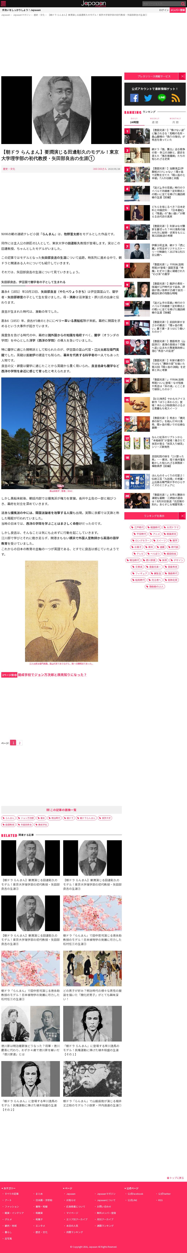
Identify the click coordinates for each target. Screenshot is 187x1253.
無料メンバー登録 (106, 1213)
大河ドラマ (173, 527)
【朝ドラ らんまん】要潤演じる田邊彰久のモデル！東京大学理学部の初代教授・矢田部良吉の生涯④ (30, 939)
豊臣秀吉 (172, 566)
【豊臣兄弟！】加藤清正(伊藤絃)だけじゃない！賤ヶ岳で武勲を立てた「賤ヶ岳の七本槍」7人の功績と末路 (168, 173)
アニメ (156, 534)
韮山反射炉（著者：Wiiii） (61, 490)
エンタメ (40, 1225)
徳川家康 (150, 560)
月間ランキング (74, 1232)
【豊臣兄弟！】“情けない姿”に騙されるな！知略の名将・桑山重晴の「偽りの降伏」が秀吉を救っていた (168, 135)
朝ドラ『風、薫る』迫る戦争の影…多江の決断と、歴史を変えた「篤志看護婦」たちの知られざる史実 (168, 154)
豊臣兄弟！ (155, 566)
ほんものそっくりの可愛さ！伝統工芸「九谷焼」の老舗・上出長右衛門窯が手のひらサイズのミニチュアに (168, 480)
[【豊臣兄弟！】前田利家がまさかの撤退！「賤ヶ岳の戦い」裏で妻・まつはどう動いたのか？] (137, 328)
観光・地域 (11, 1225)
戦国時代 (155, 527)
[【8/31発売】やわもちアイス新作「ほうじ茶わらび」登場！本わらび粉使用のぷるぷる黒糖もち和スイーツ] (137, 405)
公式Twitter (148, 98)
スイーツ (161, 540)
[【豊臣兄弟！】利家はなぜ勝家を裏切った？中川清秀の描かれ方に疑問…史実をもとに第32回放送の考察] (137, 232)
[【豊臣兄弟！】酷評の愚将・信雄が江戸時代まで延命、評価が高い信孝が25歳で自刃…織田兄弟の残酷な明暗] (137, 290)
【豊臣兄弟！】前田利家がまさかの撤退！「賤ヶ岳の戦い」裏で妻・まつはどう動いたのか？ (168, 327)
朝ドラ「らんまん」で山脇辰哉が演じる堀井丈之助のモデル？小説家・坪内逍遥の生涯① (92, 1103)
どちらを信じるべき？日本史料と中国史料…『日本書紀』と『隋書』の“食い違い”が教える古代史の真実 (168, 211)
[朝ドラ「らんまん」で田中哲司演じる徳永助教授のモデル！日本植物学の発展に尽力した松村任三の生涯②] (30, 969)
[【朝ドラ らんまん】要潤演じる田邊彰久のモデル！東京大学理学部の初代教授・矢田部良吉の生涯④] (30, 913)
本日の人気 (72, 1225)
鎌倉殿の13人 (156, 586)
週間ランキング (105, 1225)
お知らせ (71, 1200)
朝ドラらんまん (87, 817)
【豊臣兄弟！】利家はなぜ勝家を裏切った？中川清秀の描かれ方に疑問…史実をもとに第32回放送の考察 (168, 231)
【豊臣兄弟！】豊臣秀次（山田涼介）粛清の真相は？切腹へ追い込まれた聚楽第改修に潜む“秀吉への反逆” (168, 346)
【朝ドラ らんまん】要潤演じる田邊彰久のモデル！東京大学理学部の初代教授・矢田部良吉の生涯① (97, 14)
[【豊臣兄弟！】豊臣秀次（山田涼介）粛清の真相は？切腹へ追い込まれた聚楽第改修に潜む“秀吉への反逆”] (137, 347)
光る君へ (156, 580)
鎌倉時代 (172, 573)
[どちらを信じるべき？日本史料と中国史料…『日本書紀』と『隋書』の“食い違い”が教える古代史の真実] (137, 213)
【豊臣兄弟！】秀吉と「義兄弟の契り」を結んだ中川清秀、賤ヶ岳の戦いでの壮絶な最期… (168, 423)
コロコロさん (100, 169)
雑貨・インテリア (14, 1213)
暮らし (8, 1232)
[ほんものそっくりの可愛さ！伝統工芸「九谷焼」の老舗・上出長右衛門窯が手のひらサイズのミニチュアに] (137, 482)
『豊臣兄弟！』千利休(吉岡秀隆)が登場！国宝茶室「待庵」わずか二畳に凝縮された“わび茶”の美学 (168, 269)
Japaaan (93, 4)
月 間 (175, 120)
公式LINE (162, 98)
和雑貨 (39, 1213)
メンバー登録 (178, 10)
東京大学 (106, 817)
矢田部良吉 (26, 824)
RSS (175, 98)
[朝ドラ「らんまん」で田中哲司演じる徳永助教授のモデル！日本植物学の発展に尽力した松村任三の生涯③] (92, 913)
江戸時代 (139, 527)
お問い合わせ (104, 1206)
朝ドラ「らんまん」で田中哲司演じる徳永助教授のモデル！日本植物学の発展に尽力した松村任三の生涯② (30, 995)
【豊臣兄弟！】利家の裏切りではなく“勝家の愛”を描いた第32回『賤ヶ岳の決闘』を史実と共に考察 (168, 365)
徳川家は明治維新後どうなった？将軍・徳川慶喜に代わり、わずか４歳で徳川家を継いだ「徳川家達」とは (30, 1050)
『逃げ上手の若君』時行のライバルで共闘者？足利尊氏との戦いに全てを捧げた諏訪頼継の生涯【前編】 (168, 192)
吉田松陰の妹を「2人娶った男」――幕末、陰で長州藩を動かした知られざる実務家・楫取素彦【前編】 (168, 461)
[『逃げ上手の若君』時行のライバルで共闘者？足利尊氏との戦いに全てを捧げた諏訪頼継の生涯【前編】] (137, 194)
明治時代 (55, 817)
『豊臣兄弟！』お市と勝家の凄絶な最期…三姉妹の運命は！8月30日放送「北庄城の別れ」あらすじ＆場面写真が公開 (168, 501)
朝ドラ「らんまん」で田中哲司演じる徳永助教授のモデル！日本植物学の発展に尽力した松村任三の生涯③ (92, 939)
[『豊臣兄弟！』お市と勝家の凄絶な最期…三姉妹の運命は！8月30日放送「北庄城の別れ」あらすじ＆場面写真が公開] (137, 501)
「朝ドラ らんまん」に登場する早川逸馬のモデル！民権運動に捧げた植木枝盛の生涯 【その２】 (29, 1105)
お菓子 (138, 547)
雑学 (175, 540)
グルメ (8, 1219)
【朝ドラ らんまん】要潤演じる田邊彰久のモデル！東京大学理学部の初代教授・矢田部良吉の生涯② (30, 884)
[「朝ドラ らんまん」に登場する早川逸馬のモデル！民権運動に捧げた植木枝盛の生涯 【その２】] (30, 1079)
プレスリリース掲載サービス (154, 76)
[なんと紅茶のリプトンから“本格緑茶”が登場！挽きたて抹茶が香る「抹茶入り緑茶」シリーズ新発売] (137, 443)
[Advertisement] (61, 47)
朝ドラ (70, 817)
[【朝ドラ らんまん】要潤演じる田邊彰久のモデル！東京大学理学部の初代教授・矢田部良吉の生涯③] (92, 858)
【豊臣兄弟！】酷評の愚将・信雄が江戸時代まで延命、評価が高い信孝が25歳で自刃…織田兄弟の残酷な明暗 (169, 288)
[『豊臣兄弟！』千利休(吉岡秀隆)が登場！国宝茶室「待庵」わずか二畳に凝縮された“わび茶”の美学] (137, 271)
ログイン (164, 10)
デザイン (178, 560)
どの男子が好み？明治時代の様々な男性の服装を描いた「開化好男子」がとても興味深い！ (92, 995)
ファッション (12, 1206)
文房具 (138, 566)
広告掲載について (75, 1206)
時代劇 (174, 547)
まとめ (39, 1193)
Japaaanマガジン (22, 14)
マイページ (72, 1213)
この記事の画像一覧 (63, 810)
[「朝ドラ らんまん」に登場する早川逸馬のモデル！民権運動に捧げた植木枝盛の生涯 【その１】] (92, 1024)
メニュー (3, 3)
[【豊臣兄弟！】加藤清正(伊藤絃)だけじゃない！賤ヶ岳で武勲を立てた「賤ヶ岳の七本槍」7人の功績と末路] (137, 175)
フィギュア (141, 573)
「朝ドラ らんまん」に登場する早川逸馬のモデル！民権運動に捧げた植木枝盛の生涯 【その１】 (91, 1050)
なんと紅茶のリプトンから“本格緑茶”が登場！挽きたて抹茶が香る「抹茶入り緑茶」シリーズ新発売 (168, 442)
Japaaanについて (106, 1200)
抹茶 (164, 560)
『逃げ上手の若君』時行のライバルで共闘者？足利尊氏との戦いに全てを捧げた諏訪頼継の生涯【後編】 (168, 307)
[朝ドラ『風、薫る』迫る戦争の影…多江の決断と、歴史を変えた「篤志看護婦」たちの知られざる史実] (137, 156)
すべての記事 (12, 1193)
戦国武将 (171, 534)
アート (8, 1200)
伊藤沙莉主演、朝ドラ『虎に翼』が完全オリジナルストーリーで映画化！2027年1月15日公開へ (168, 250)
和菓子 (39, 1219)
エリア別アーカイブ (76, 1219)
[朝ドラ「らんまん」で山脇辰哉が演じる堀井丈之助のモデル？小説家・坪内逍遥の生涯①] (92, 1079)
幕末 (43, 817)
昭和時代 (140, 580)
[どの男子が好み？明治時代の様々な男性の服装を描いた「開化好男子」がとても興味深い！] (92, 969)
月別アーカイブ (105, 1219)
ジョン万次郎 (27, 817)
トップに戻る (176, 1178)
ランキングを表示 (154, 516)
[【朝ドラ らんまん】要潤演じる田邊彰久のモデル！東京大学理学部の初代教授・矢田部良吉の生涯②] (30, 858)
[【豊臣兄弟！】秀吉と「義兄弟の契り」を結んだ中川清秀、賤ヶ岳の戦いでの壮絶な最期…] (137, 424)
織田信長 (171, 553)
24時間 (134, 120)
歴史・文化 (39, 14)
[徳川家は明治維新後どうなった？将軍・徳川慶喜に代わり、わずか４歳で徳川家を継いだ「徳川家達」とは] (30, 1024)
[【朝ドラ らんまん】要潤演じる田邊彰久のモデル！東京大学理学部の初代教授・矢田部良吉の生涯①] (61, 110)
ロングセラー (142, 540)
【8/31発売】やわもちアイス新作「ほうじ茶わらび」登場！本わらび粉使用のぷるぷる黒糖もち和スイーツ (168, 403)
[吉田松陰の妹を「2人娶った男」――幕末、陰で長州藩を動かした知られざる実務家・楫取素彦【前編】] (137, 463)
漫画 (162, 547)
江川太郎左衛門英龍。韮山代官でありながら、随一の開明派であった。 (61, 663)
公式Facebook (134, 98)
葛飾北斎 (172, 580)
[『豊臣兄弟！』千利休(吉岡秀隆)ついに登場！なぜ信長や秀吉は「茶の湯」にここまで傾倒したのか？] (137, 386)
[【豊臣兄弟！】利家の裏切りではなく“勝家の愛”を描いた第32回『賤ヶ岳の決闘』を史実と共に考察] (137, 367)
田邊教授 (9, 824)
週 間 (155, 120)
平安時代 (141, 534)
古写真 (8, 1238)
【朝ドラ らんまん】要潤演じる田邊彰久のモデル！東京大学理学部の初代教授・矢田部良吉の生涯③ (92, 884)
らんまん (9, 817)
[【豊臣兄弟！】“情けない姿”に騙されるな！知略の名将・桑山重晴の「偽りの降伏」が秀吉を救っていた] (137, 136)
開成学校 (42, 824)
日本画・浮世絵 (44, 1200)
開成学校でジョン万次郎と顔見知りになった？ (44, 674)
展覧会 (157, 573)
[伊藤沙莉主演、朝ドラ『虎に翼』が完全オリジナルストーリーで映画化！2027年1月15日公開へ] (137, 251)
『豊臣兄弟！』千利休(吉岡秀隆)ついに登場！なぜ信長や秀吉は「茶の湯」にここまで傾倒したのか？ (168, 384)
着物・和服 (41, 1206)
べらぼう (155, 553)
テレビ (140, 553)
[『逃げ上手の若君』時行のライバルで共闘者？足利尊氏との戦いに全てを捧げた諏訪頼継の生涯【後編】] (137, 309)
